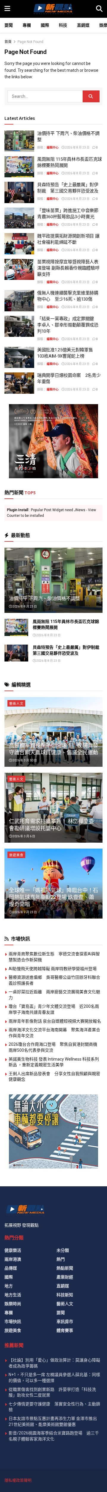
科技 (63, 25)
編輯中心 (53, 147)
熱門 (60, 1259)
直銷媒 (83, 25)
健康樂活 (12, 1250)
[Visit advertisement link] (53, 441)
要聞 (8, 25)
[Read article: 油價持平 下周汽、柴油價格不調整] (19, 141)
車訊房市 (64, 1321)
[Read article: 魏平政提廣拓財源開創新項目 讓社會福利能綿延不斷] (19, 243)
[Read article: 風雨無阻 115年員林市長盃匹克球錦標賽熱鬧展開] (19, 167)
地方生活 (12, 1294)
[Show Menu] (7, 9)
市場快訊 (12, 1321)
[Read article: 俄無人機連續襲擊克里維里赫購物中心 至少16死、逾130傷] (19, 300)
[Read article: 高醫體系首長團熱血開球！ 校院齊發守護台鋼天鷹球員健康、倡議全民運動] (53, 732)
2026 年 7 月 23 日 (24, 912)
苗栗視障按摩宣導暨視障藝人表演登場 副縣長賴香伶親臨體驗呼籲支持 (68, 268)
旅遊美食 (16, 855)
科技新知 (64, 1294)
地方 (8, 1286)
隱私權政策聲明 (18, 1480)
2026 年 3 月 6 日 (23, 836)
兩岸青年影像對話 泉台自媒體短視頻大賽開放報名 (55, 1021)
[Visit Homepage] (53, 9)
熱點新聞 (64, 1268)
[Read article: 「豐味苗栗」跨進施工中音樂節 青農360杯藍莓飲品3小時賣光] (19, 218)
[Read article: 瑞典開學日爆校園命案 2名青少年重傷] (19, 383)
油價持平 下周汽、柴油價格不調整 (44, 598)
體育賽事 (64, 1330)
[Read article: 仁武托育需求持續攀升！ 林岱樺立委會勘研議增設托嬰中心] (53, 808)
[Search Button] (99, 9)
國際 (45, 25)
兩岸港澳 (12, 1259)
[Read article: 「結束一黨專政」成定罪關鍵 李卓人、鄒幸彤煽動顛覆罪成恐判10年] (19, 326)
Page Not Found (30, 42)
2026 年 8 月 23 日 (76, 147)
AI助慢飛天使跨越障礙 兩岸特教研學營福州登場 (53, 968)
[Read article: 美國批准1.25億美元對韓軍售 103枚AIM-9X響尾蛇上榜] (19, 357)
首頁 (8, 42)
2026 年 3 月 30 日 (24, 760)
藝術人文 (16, 704)
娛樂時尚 (12, 1303)
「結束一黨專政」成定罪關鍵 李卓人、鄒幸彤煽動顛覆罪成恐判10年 (67, 325)
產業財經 (64, 1277)
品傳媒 (10, 1268)
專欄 (27, 25)
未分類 (62, 1250)
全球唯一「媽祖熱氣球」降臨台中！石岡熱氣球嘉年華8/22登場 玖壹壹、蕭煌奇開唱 (53, 897)
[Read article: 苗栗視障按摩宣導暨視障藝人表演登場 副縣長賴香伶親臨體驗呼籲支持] (19, 269)
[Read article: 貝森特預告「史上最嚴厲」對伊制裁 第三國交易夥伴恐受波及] (19, 192)
